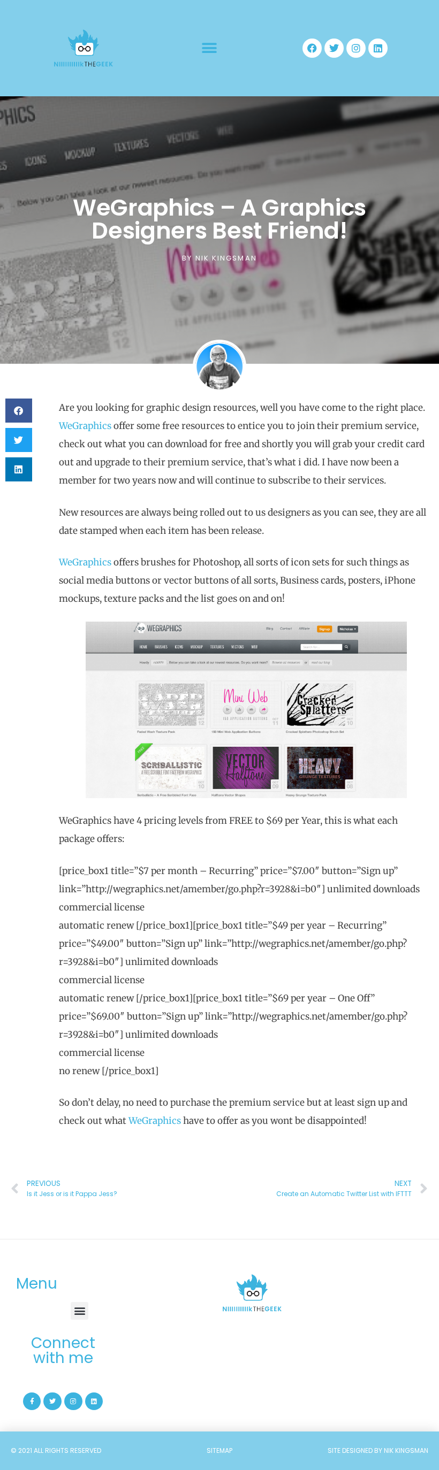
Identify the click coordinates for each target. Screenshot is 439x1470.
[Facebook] (312, 48)
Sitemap (219, 1450)
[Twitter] (334, 48)
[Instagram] (356, 48)
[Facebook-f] (32, 1401)
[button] (209, 48)
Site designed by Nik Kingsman (378, 1450)
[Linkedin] (378, 48)
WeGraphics (85, 426)
